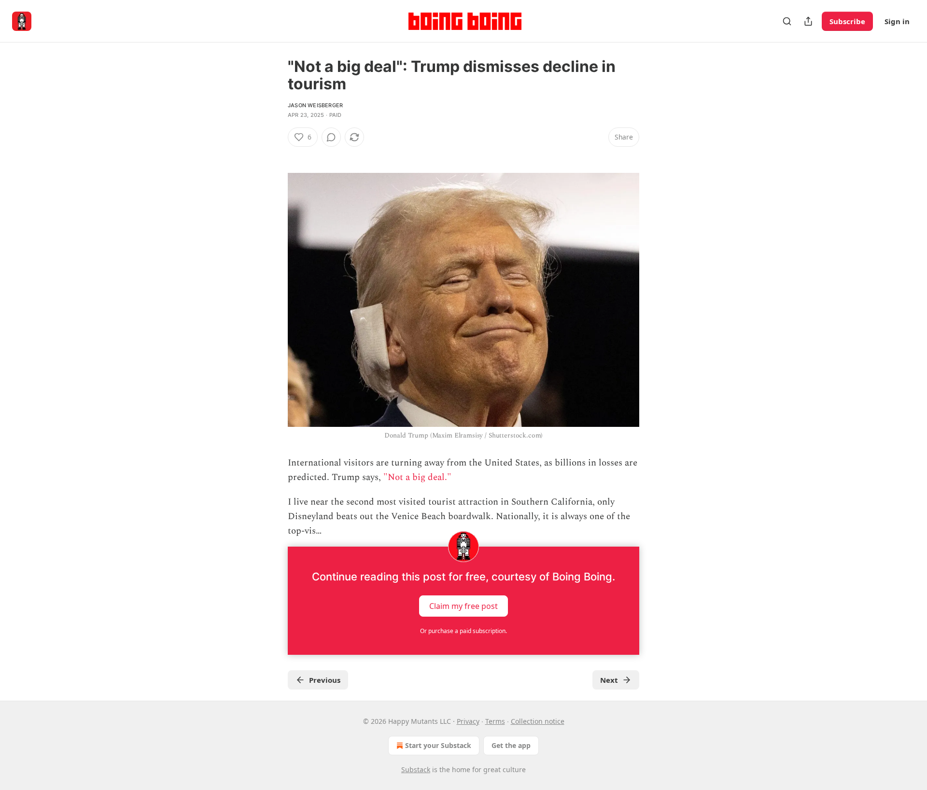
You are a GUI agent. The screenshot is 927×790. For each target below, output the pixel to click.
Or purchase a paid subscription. (463, 631)
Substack (415, 769)
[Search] (787, 21)
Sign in (897, 21)
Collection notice (537, 721)
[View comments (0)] (331, 137)
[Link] (274, 154)
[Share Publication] (808, 21)
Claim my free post (463, 605)
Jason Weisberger (315, 105)
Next (609, 680)
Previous (324, 680)
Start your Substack (438, 745)
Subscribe (847, 21)
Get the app (511, 745)
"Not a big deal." (417, 477)
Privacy (468, 721)
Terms (495, 721)
